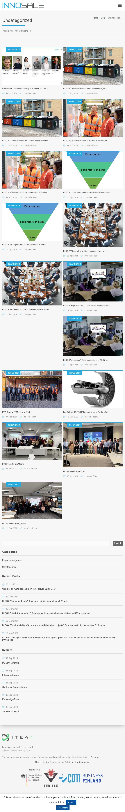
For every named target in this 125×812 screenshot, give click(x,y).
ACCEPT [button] (71, 802)
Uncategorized (9, 567)
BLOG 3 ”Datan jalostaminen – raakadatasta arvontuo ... (87, 192)
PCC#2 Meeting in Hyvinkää (14, 523)
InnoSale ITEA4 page (89, 757)
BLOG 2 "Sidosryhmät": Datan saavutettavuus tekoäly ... (26, 309)
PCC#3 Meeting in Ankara (74, 471)
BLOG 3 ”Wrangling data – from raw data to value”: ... (25, 244)
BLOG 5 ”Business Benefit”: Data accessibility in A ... (86, 89)
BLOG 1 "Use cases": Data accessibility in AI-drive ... (86, 360)
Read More (63, 808)
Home (95, 18)
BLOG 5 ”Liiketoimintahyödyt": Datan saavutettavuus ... (26, 141)
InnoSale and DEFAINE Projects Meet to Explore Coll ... (86, 412)
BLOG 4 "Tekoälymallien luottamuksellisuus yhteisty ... (25, 192)
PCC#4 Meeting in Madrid (13, 464)
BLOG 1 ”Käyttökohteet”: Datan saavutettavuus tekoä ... (87, 305)
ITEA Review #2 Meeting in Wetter (17, 412)
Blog (103, 18)
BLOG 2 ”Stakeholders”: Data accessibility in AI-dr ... (86, 251)
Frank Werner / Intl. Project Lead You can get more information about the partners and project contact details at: (40, 752)
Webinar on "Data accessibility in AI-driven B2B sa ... (25, 89)
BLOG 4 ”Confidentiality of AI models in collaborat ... (86, 141)
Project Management (12, 560)
